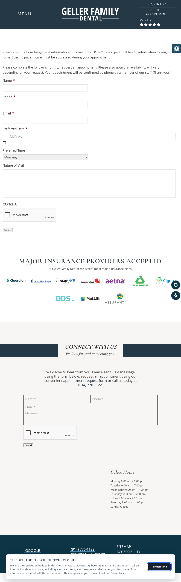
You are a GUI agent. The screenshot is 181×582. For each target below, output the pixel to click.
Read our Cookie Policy (112, 573)
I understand (159, 566)
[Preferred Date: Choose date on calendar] (4, 142)
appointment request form (85, 380)
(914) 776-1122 (156, 4)
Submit (7, 230)
